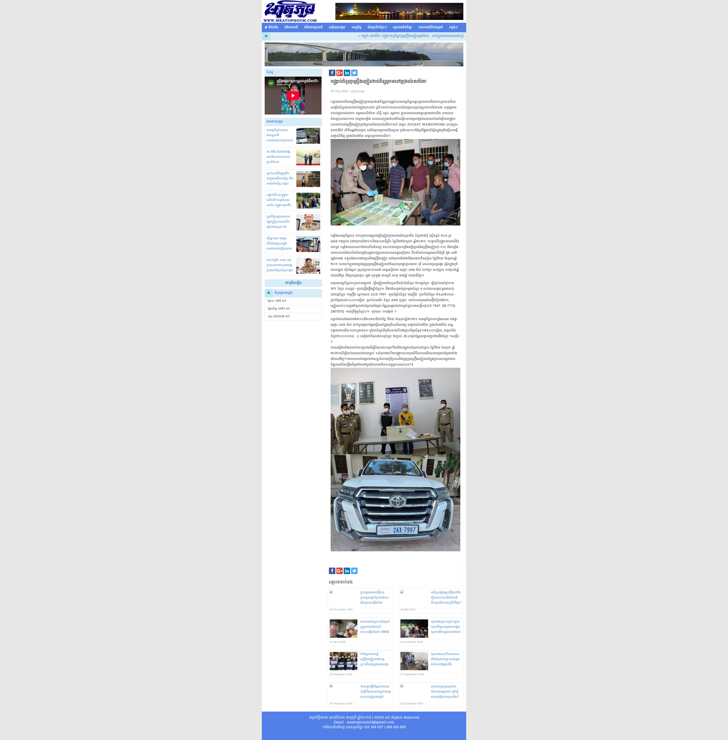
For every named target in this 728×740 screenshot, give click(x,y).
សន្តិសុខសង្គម (337, 27)
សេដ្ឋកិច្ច (356, 27)
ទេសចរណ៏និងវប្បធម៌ (430, 27)
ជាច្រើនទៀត (293, 283)
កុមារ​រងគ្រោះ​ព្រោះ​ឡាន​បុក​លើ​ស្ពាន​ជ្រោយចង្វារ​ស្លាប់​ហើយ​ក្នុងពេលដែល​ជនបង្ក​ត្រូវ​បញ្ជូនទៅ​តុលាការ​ (446, 632)
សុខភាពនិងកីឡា (402, 27)
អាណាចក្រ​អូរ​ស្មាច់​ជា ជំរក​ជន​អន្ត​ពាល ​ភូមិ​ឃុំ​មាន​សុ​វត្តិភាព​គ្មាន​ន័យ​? (445, 691)
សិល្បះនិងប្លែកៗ (377, 27)
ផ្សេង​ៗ (453, 27)
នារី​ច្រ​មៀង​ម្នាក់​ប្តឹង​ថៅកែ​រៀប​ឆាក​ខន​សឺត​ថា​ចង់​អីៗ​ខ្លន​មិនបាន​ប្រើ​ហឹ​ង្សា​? (446, 597)
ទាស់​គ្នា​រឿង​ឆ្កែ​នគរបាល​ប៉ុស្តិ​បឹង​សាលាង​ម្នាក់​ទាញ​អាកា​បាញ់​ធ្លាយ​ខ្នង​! (375, 691)
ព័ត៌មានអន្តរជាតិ (313, 27)
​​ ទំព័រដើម (273, 27)
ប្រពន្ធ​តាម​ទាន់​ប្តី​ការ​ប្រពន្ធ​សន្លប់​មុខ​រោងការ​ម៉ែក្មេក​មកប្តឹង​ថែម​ (374, 597)
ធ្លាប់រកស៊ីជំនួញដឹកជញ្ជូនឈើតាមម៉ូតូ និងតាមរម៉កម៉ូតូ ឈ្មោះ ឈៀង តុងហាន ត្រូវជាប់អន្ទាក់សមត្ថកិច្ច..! (280, 183)
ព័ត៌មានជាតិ (291, 27)
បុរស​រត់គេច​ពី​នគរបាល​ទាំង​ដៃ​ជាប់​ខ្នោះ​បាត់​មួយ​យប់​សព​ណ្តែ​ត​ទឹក (445, 659)
